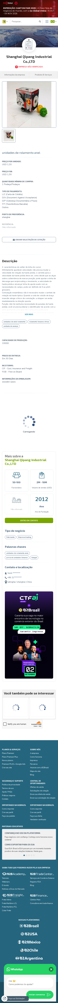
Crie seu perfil (7, 812)
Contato (5, 799)
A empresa (34, 753)
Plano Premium (8, 753)
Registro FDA (35, 882)
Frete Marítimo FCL (9, 907)
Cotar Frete (6, 910)
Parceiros (34, 764)
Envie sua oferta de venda (40, 794)
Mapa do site (35, 771)
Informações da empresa (14, 75)
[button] (5, 21)
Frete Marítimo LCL (9, 903)
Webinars (6, 882)
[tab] (9, 136)
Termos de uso (8, 788)
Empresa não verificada (30, 67)
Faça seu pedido (8, 816)
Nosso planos (7, 760)
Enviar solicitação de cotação (30, 239)
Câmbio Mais (35, 900)
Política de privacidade (11, 784)
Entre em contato (29, 520)
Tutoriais (5, 878)
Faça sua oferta (36, 816)
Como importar (8, 809)
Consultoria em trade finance (41, 903)
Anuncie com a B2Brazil (39, 767)
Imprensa (33, 760)
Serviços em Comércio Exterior (42, 878)
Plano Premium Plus (10, 757)
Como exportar (36, 809)
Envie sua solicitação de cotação (42, 798)
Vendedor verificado (38, 819)
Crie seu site (7, 767)
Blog (32, 775)
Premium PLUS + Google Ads (13, 764)
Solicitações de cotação (39, 791)
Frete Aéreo (6, 900)
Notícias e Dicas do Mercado (13, 889)
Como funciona (36, 757)
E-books (5, 885)
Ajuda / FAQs (7, 792)
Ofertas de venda (37, 787)
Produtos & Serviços (43, 75)
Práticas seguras (8, 795)
